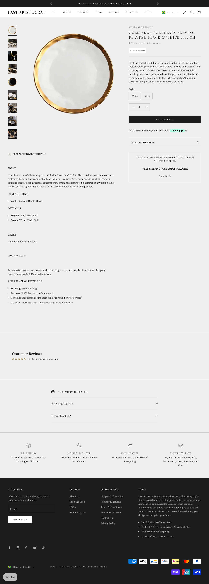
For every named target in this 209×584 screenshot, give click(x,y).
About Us (74, 496)
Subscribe (20, 519)
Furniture (132, 12)
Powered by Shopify (94, 566)
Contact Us (107, 517)
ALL (54, 12)
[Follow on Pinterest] (26, 547)
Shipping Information (112, 496)
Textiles (83, 12)
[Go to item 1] (12, 30)
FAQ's (73, 507)
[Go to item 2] (12, 43)
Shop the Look (77, 501)
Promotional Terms (111, 512)
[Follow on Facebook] (9, 547)
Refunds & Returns (111, 501)
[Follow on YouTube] (35, 547)
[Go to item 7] (12, 108)
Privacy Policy (108, 523)
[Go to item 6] (12, 95)
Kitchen (114, 12)
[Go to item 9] (12, 134)
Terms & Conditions (111, 507)
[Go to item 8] (12, 121)
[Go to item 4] (12, 69)
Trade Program (78, 512)
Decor (99, 12)
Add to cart (165, 119)
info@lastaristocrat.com (161, 536)
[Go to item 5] (12, 82)
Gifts (148, 12)
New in (67, 12)
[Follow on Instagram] (18, 547)
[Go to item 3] (12, 56)
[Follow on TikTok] (43, 547)
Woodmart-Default (141, 27)
